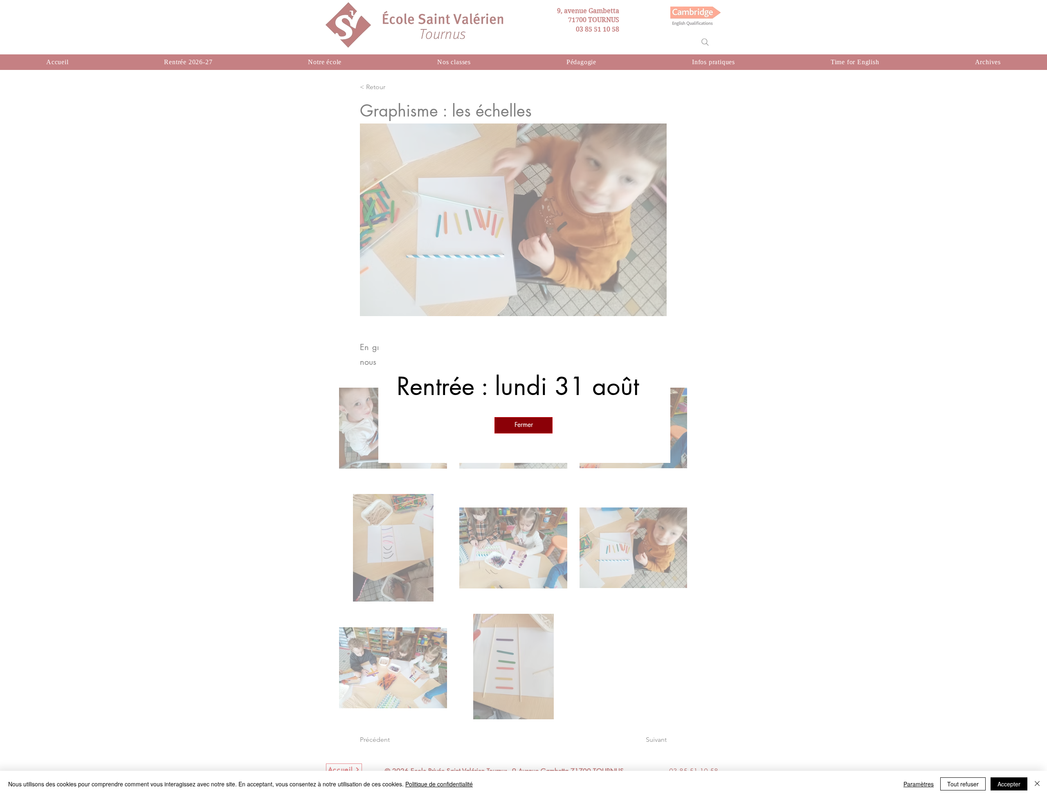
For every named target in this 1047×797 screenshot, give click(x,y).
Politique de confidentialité (439, 784)
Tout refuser (963, 784)
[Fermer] (1037, 783)
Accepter (1009, 784)
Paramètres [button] (918, 784)
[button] (523, 425)
